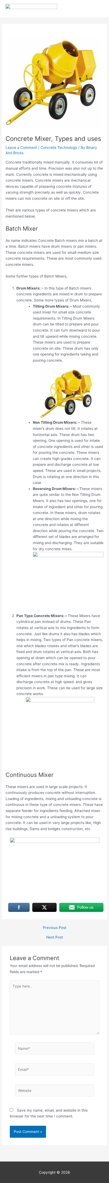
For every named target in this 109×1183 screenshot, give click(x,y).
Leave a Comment (21, 147)
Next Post (54, 937)
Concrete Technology (58, 147)
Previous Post (54, 928)
